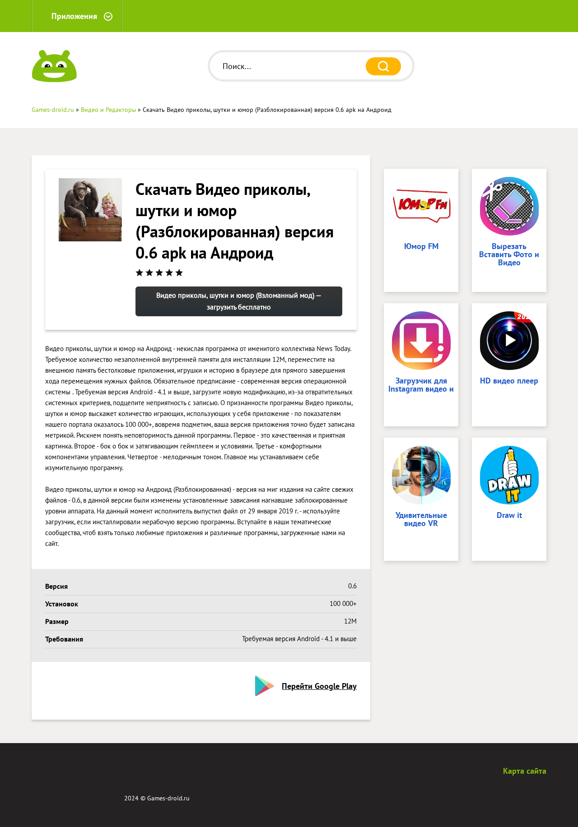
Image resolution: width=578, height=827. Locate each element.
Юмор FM (421, 246)
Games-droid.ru (168, 798)
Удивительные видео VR (421, 519)
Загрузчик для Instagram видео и (421, 385)
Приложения (74, 16)
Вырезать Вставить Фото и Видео (509, 255)
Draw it (509, 515)
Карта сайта (524, 771)
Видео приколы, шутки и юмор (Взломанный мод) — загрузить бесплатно (239, 301)
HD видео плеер (509, 381)
